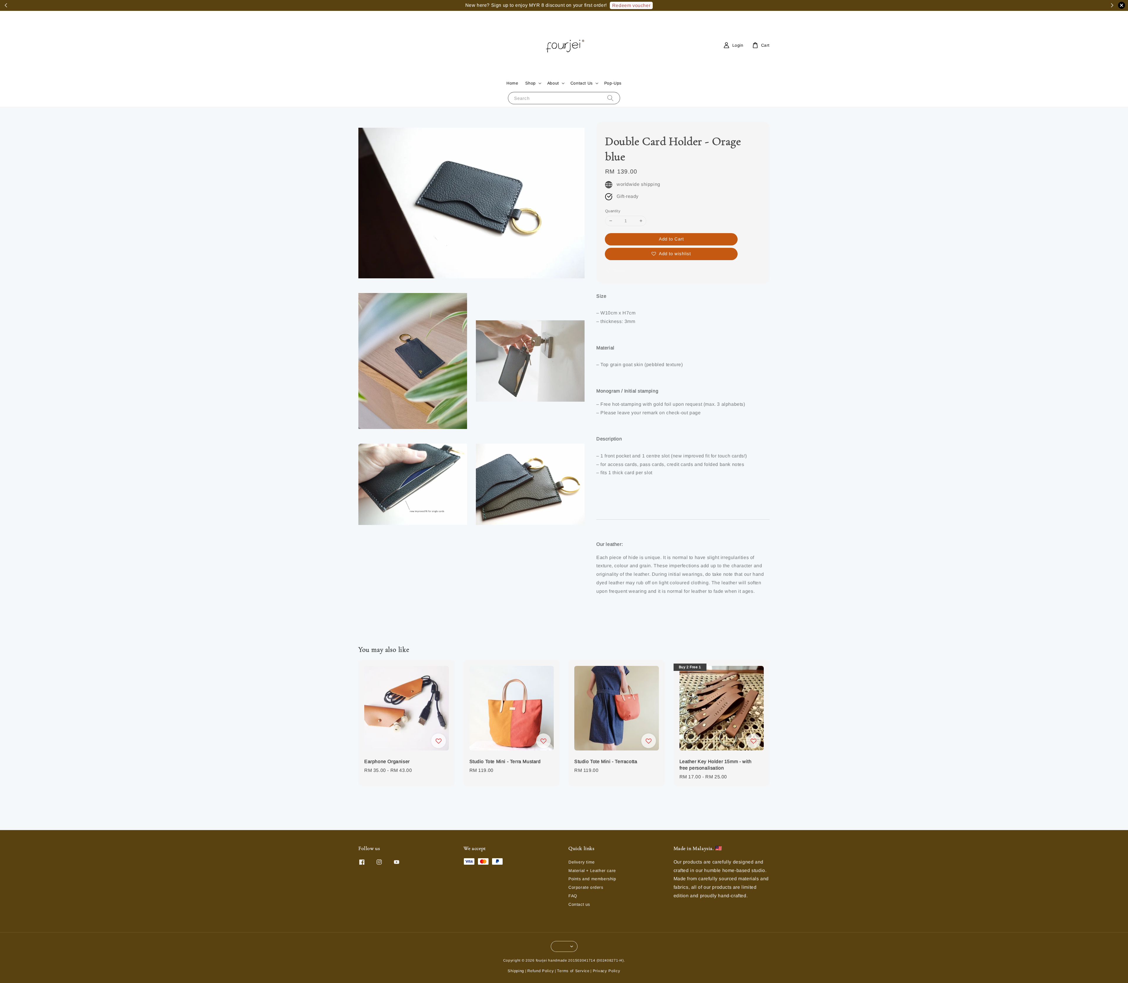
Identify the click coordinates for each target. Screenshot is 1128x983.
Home (512, 83)
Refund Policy (540, 971)
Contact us (579, 904)
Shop (530, 83)
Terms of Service (573, 971)
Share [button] (619, 270)
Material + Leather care (592, 870)
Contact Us (581, 83)
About (553, 83)
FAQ (572, 895)
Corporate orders (585, 887)
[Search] (610, 98)
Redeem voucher (631, 5)
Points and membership (592, 878)
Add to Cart (671, 238)
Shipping (516, 971)
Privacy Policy (606, 971)
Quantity (612, 211)
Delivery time (581, 862)
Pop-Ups (613, 83)
